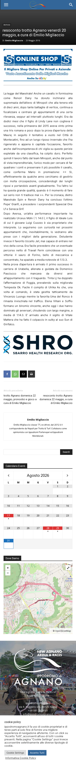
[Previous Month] (8, 476)
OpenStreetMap (63, 630)
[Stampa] (31, 374)
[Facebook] (7, 374)
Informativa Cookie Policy (20, 758)
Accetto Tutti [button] (37, 752)
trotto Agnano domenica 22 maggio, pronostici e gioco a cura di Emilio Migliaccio (20, 399)
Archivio (7, 25)
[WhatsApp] (15, 374)
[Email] (23, 374)
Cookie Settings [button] (15, 752)
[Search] (71, 5)
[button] (6, 5)
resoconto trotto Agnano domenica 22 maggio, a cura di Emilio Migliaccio (56, 399)
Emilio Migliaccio (14, 40)
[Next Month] (67, 476)
